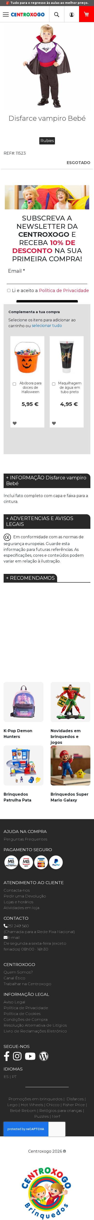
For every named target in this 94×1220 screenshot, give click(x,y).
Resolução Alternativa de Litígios (35, 1025)
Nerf (56, 1116)
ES (6, 1076)
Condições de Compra (25, 1019)
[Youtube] (31, 1058)
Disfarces (75, 1099)
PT (14, 1076)
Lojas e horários (18, 902)
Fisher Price (74, 1104)
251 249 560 (18, 926)
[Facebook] (8, 1058)
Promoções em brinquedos (35, 1099)
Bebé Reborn (23, 1110)
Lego (12, 1104)
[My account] (71, 14)
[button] (14, 423)
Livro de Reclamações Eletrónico (35, 1031)
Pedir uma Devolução (25, 896)
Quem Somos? (18, 972)
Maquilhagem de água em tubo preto (69, 387)
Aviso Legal (14, 1002)
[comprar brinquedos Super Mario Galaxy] (70, 768)
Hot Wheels (32, 1104)
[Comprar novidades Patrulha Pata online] (23, 768)
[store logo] (28, 13)
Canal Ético (14, 978)
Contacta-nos (17, 890)
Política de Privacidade (26, 1008)
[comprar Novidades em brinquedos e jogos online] (70, 704)
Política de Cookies (22, 1013)
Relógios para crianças (60, 1110)
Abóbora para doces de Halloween (30, 387)
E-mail (13, 937)
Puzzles (41, 1116)
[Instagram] (18, 1058)
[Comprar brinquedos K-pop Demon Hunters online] (23, 704)
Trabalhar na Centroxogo (27, 984)
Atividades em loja (21, 907)
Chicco (53, 1104)
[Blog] (45, 1058)
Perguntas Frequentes (25, 839)
